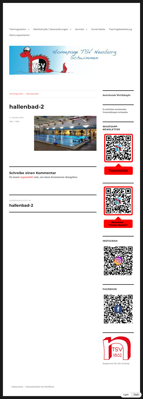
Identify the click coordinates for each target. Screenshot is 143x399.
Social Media (98, 29)
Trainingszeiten (17, 29)
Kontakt (79, 29)
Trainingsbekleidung (120, 29)
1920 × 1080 (14, 121)
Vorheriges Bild (16, 94)
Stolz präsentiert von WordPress (40, 387)
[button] (131, 395)
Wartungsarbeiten (19, 35)
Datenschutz (17, 387)
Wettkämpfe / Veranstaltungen (50, 29)
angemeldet (27, 177)
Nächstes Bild (32, 94)
